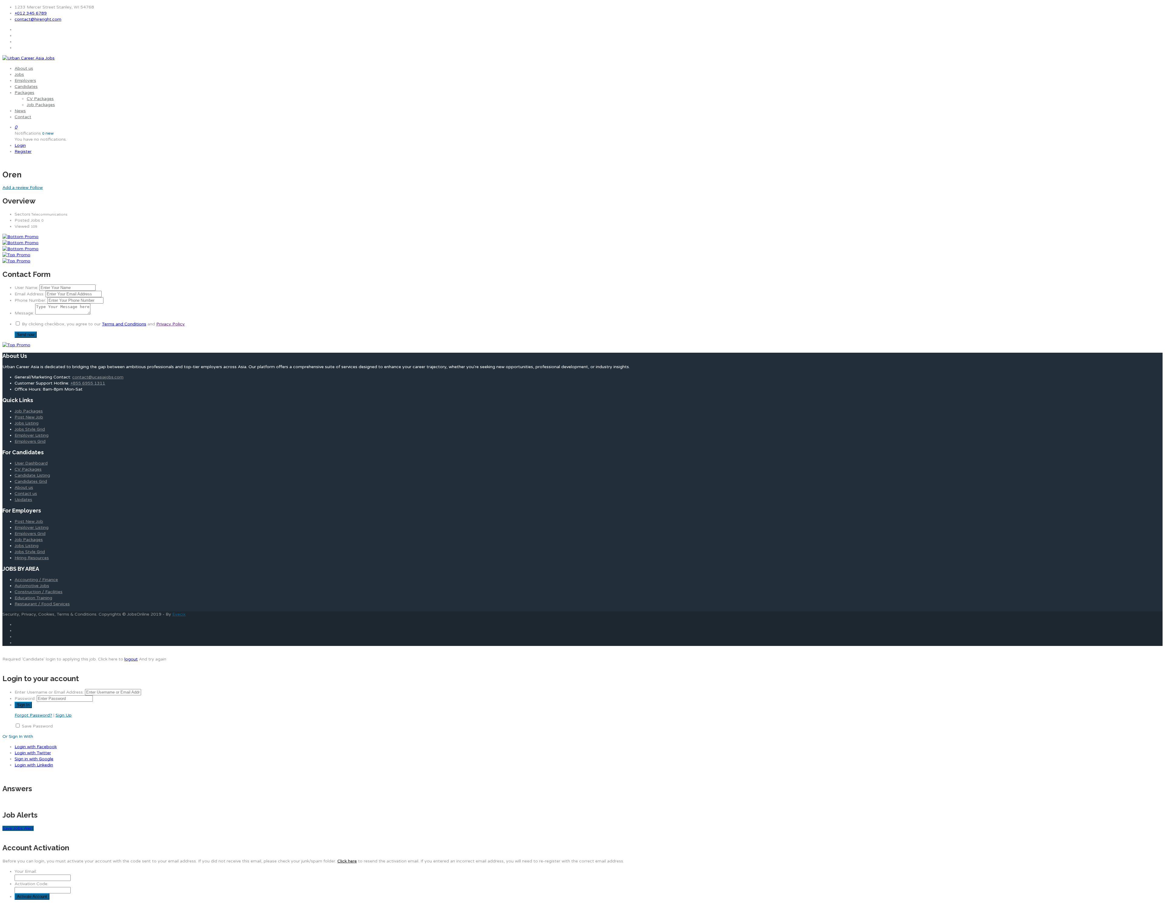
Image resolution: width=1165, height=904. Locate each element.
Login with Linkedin (34, 765)
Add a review (16, 187)
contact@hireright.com (38, 19)
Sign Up (64, 715)
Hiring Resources (32, 557)
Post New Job (29, 417)
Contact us (26, 493)
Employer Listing (32, 435)
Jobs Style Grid (30, 429)
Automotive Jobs (32, 585)
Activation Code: (31, 883)
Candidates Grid (31, 481)
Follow (36, 187)
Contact (23, 116)
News (20, 110)
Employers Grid (30, 441)
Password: (25, 698)
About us (24, 68)
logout (131, 659)
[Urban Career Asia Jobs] (28, 58)
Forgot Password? (33, 715)
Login (20, 145)
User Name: (26, 287)
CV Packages (40, 98)
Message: (24, 313)
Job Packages (41, 104)
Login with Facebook (36, 746)
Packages (24, 92)
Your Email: (26, 871)
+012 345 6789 (31, 13)
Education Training (33, 597)
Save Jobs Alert (18, 828)
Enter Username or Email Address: (49, 692)
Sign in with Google (34, 758)
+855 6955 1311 (87, 383)
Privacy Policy (170, 324)
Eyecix (179, 614)
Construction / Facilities (38, 591)
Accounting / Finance (36, 579)
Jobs (19, 74)
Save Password (37, 726)
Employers (25, 80)
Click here (347, 861)
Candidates (26, 86)
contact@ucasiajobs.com (97, 377)
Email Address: (29, 294)
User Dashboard (31, 463)
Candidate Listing (32, 475)
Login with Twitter (33, 752)
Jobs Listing (27, 423)
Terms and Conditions (124, 324)
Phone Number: (30, 300)
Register (23, 151)
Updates (23, 499)
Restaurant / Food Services (42, 604)
